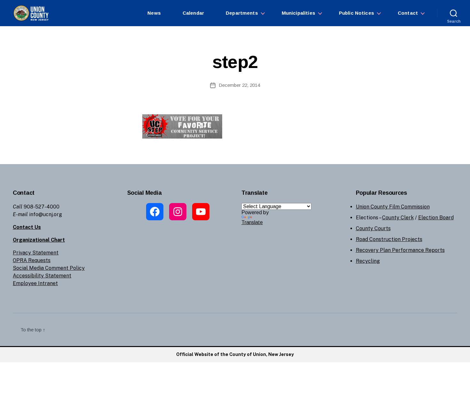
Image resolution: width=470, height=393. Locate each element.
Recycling (368, 261)
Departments (242, 13)
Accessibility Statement (42, 276)
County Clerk (398, 218)
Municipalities (298, 13)
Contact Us (27, 227)
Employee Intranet (35, 283)
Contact (408, 13)
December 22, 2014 (239, 85)
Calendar (193, 13)
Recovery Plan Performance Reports (400, 250)
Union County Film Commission (393, 207)
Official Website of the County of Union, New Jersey (235, 354)
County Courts (373, 228)
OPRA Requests (32, 260)
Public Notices (356, 13)
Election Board (436, 218)
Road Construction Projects (389, 239)
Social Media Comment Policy (49, 268)
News (154, 13)
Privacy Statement (36, 253)
